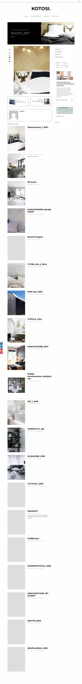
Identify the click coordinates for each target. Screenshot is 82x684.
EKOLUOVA (57, 54)
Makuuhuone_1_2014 (37, 127)
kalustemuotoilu (58, 63)
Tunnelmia (58, 49)
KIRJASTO (32, 511)
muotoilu (57, 65)
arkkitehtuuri (58, 62)
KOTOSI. (41, 8)
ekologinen (64, 62)
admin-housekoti (40, 214)
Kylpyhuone (58, 51)
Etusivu (25, 16)
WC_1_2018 (32, 401)
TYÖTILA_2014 (34, 319)
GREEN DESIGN (59, 57)
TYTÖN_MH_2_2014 (37, 264)
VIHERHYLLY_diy (35, 429)
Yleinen (13, 36)
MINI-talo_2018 (34, 292)
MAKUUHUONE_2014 (37, 346)
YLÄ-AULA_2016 (35, 484)
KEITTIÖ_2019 (34, 621)
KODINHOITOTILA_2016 (39, 566)
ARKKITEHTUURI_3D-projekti (38, 594)
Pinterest (47, 16)
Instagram (55, 16)
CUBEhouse (33, 538)
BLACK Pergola (35, 237)
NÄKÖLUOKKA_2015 (37, 648)
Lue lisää (57, 122)
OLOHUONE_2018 (36, 456)
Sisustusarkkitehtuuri (64, 65)
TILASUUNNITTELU (35, 16)
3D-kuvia (31, 182)
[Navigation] (80, 1)
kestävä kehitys (66, 63)
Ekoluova (21, 29)
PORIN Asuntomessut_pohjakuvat (39, 376)
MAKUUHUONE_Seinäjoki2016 (39, 210)
